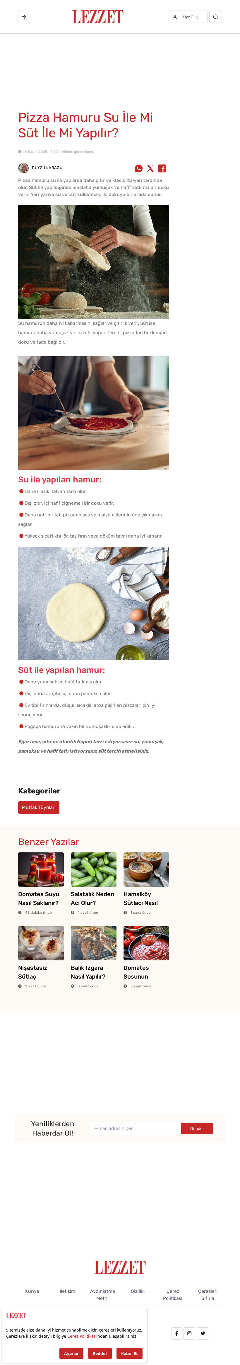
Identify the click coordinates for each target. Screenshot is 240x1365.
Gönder (197, 1128)
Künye (32, 1291)
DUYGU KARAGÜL (47, 167)
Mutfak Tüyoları (39, 807)
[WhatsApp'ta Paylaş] (138, 169)
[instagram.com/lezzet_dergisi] (189, 1333)
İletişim (67, 1291)
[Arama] (215, 17)
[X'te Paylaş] (150, 169)
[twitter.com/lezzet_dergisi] (203, 1333)
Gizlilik (138, 1291)
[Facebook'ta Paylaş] (162, 169)
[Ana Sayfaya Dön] (120, 1267)
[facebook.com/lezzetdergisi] (177, 1333)
